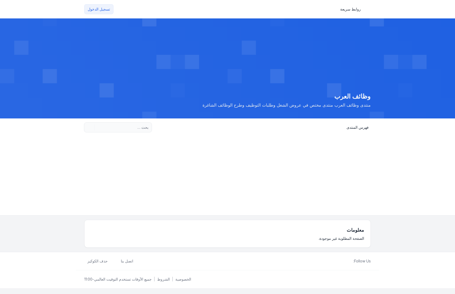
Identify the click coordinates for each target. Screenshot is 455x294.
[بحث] (99, 127)
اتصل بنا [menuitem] (127, 261)
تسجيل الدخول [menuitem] (99, 9)
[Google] (338, 261)
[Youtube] (342, 261)
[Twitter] (346, 261)
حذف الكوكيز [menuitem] (97, 261)
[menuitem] (353, 9)
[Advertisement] (227, 176)
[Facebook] (350, 261)
